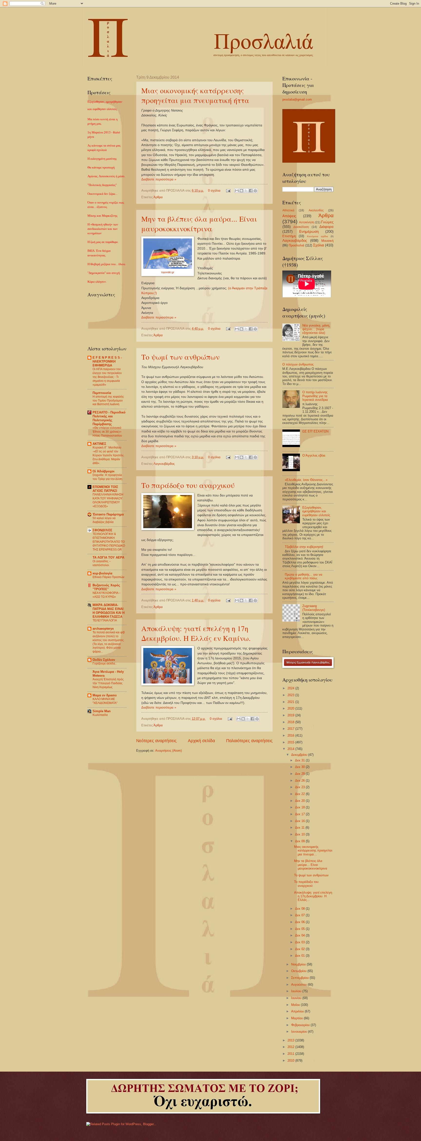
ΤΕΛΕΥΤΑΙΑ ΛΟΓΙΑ (105, 620)
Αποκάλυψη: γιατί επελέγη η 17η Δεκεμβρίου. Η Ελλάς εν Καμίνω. (196, 633)
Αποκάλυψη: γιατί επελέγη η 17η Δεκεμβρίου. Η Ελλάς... (313, 896)
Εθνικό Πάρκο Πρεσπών (108, 577)
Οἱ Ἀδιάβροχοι (104, 471)
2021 (291, 702)
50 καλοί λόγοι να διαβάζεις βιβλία (104, 520)
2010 (291, 1060)
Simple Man (102, 711)
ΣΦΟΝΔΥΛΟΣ (102, 530)
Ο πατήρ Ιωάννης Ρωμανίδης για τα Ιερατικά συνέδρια (315, 396)
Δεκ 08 (300, 908)
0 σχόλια (214, 190)
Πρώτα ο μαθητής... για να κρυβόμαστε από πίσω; (303, 576)
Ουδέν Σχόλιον (104, 660)
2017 (291, 728)
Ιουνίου (296, 998)
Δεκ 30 (300, 767)
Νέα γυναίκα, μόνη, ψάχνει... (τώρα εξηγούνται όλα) (316, 329)
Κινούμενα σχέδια (317, 236)
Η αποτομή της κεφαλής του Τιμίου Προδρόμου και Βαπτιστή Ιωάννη (108, 400)
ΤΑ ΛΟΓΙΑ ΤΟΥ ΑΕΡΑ (108, 557)
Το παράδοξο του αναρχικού (188, 485)
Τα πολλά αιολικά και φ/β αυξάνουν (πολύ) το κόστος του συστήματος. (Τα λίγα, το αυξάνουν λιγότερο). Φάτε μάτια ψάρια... (109, 642)
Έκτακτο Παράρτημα (108, 514)
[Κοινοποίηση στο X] (246, 190)
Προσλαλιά (296, 245)
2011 (291, 1054)
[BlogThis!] (241, 190)
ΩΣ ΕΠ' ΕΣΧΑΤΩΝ (315, 431)
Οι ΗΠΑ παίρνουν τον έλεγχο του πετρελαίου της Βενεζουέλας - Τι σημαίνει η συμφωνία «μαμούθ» (107, 376)
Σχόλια (318, 245)
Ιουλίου (296, 991)
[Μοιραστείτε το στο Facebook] (250, 190)
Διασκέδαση (301, 226)
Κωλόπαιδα (100, 715)
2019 (291, 715)
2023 (291, 695)
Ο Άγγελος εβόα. (314, 455)
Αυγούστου (299, 984)
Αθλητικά (288, 210)
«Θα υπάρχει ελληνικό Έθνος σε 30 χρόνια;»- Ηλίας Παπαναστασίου (107, 431)
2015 (291, 742)
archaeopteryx (103, 628)
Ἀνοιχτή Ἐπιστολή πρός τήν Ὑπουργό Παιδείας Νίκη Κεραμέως (108, 683)
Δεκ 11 (300, 827)
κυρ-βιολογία (102, 573)
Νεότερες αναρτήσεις (156, 740)
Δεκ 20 (300, 801)
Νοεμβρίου (299, 964)
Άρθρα (158, 197)
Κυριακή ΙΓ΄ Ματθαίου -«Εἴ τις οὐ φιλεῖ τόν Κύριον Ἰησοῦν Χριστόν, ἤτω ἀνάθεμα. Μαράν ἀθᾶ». (108, 455)
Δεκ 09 (300, 841)
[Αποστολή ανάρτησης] (228, 190)
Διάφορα (326, 226)
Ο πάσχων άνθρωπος (298, 364)
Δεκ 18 (300, 807)
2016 (291, 735)
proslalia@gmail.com (297, 99)
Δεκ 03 (300, 942)
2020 (291, 708)
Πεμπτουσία (102, 393)
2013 (291, 1040)
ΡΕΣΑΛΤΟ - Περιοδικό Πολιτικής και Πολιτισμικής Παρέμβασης (109, 418)
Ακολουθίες (316, 210)
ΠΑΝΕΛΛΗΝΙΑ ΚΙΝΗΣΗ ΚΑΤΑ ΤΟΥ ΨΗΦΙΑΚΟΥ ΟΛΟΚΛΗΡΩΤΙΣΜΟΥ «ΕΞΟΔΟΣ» (108, 500)
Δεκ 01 (300, 955)
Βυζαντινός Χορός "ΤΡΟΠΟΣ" (106, 587)
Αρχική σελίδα (201, 740)
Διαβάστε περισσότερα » (158, 179)
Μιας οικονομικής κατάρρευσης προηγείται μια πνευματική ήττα (195, 95)
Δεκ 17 (300, 814)
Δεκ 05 (300, 929)
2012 (291, 1047)
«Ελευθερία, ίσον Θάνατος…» (306, 480)
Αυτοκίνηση (306, 222)
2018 (291, 722)
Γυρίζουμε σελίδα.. (104, 663)
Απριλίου (298, 1011)
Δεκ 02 (300, 949)
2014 (291, 749)
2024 (291, 688)
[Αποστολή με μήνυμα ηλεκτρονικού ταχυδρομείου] (236, 190)
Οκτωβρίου (299, 971)
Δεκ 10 (300, 834)
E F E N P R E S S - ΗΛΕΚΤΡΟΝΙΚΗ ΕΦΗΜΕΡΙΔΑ (107, 361)
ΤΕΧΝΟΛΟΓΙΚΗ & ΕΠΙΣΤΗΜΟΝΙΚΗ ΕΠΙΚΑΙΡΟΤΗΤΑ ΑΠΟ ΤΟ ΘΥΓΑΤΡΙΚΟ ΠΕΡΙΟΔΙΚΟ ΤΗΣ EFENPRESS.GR (109, 541)
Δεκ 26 (300, 780)
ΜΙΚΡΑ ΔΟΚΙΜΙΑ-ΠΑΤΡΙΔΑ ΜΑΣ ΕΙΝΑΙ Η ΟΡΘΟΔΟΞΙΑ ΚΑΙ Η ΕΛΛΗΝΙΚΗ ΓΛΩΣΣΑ (108, 610)
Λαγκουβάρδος (164, 464)
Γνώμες (327, 222)
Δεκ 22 (300, 794)
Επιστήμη (289, 236)
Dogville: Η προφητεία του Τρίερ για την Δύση (107, 477)
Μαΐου (296, 1005)
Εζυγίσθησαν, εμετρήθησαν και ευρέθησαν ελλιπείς (316, 511)
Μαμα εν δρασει (105, 695)
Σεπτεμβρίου (300, 978)
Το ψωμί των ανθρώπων (180, 357)
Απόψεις (289, 216)
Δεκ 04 (300, 935)
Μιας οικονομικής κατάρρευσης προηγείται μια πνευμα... (313, 850)
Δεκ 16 (300, 821)
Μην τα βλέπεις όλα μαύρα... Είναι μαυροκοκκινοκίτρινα (199, 223)
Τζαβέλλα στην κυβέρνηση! (304, 547)
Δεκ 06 (300, 922)
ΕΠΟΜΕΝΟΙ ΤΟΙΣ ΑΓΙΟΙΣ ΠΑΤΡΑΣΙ (105, 489)
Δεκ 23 (300, 787)
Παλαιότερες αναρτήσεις (249, 740)
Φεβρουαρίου (301, 1025)
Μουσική (327, 241)
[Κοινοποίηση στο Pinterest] (255, 190)
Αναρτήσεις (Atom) (168, 750)
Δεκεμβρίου (299, 755)
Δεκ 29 (300, 774)
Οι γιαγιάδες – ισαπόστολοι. (102, 563)
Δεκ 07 (300, 915)
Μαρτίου (297, 1018)
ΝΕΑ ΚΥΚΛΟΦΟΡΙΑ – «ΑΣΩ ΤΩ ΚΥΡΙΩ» (107, 595)
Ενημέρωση (309, 231)
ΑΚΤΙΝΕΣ (99, 444)
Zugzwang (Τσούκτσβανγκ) (313, 607)
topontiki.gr (167, 272)
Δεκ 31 (300, 760)
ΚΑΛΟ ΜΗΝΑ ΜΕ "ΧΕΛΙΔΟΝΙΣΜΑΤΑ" (105, 701)
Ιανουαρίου (299, 1031)
